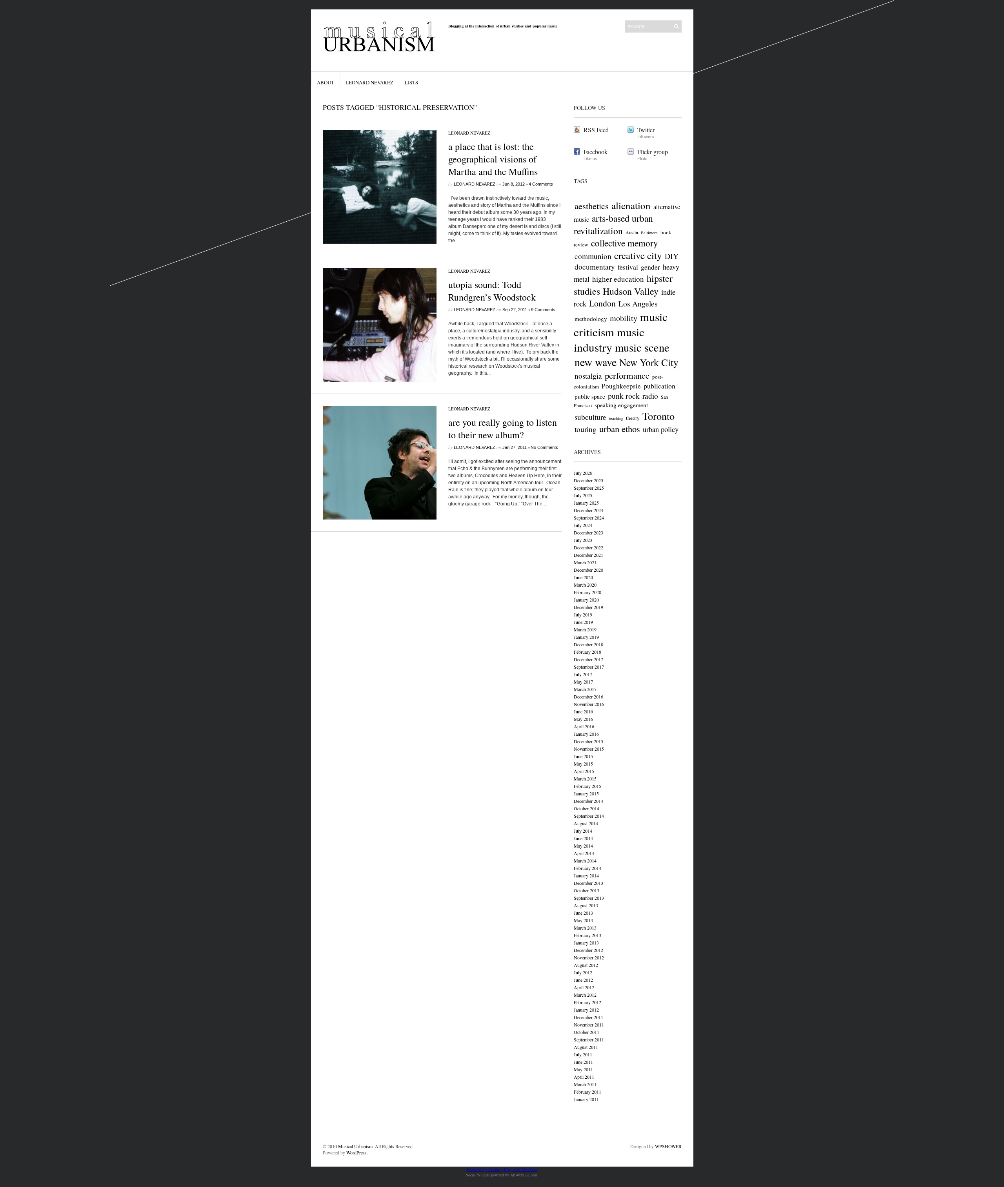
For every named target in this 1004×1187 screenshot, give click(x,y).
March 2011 (585, 1084)
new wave (596, 362)
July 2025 (583, 495)
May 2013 (583, 920)
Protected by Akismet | (485, 1169)
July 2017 (583, 674)
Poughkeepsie (621, 385)
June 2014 (583, 838)
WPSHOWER (668, 1146)
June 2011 (583, 1062)
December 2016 (588, 696)
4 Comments (541, 184)
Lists (411, 82)
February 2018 (587, 652)
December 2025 (588, 480)
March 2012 (585, 995)
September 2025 (589, 488)
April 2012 (584, 987)
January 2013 (586, 942)
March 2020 (585, 585)
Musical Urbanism (355, 1146)
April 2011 (584, 1077)
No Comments (544, 447)
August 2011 (586, 1047)
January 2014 (586, 875)
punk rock (624, 395)
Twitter (646, 130)
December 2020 (588, 570)
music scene (642, 347)
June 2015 (583, 756)
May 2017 (583, 681)
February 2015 (587, 786)
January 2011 (586, 1099)
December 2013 (588, 883)
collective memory (624, 243)
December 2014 (588, 801)
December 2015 (588, 741)
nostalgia (588, 376)
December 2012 (588, 950)
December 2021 (588, 555)
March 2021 (585, 562)
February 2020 (587, 592)
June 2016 (583, 711)
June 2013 (583, 913)
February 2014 (587, 868)
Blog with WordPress (521, 1169)
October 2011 (586, 1032)
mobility (623, 318)
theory (633, 417)
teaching (616, 418)
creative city (638, 255)
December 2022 (588, 547)
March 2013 (585, 927)
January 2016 (586, 734)
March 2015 (585, 778)
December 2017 (588, 659)
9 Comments (543, 309)
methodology (591, 319)
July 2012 (583, 972)
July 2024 (583, 525)
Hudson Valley (630, 291)
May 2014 (583, 845)
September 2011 (589, 1039)
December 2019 (588, 607)
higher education (618, 279)
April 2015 (584, 771)
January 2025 (586, 503)
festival (628, 267)
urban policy (660, 429)
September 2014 (589, 816)
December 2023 (588, 532)
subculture (590, 417)
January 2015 (586, 793)
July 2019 (583, 614)
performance (627, 375)
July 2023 (583, 540)
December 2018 (588, 644)
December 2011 (588, 1017)
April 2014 (584, 853)
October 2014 (586, 808)
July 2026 (583, 473)
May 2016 (583, 719)
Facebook (595, 152)
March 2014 (585, 860)
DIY (671, 256)
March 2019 (585, 629)
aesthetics (592, 206)
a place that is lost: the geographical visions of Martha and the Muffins (493, 159)
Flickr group (652, 152)
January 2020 (586, 599)
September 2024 (589, 517)
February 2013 (587, 935)
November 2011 (589, 1024)
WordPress (356, 1152)
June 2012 (583, 980)
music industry (609, 339)
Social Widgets (478, 1175)
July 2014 (583, 831)
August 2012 (586, 965)
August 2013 (586, 905)
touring (586, 429)
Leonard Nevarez (369, 82)
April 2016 (584, 726)
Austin (632, 232)
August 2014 (586, 823)
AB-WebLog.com (523, 1175)
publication (659, 385)
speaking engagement (621, 405)
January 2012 (586, 1009)
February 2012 (587, 1002)
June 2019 (583, 622)
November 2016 (589, 704)
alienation (631, 205)
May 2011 (583, 1069)
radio (650, 396)
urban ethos (619, 428)
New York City (648, 362)
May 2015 (583, 763)
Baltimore (649, 232)
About (325, 82)
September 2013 (589, 898)
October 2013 (586, 890)
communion (593, 256)
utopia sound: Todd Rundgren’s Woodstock (492, 290)
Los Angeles (638, 303)
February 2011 (587, 1092)
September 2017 (589, 667)
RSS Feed (596, 130)
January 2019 (586, 637)
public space (590, 396)
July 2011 (583, 1054)
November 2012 (589, 957)
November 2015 (589, 749)
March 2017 (585, 689)
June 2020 (583, 577)
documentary (595, 267)
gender (650, 267)
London (602, 303)
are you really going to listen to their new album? (502, 428)
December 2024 (588, 510)
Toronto (658, 416)
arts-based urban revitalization (613, 224)
